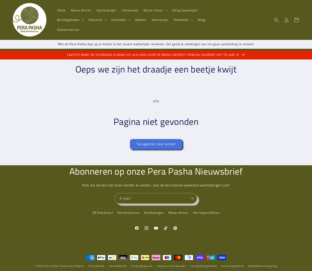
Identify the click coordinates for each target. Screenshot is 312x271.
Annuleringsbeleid (232, 266)
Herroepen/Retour (206, 212)
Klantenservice (128, 212)
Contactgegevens (142, 266)
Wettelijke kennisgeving (262, 266)
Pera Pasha (52, 266)
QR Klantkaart (102, 212)
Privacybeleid (96, 266)
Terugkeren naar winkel (156, 144)
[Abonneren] (192, 198)
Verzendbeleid (118, 266)
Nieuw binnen (178, 212)
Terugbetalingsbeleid (204, 266)
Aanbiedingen (154, 212)
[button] (155, 10)
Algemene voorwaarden (171, 266)
